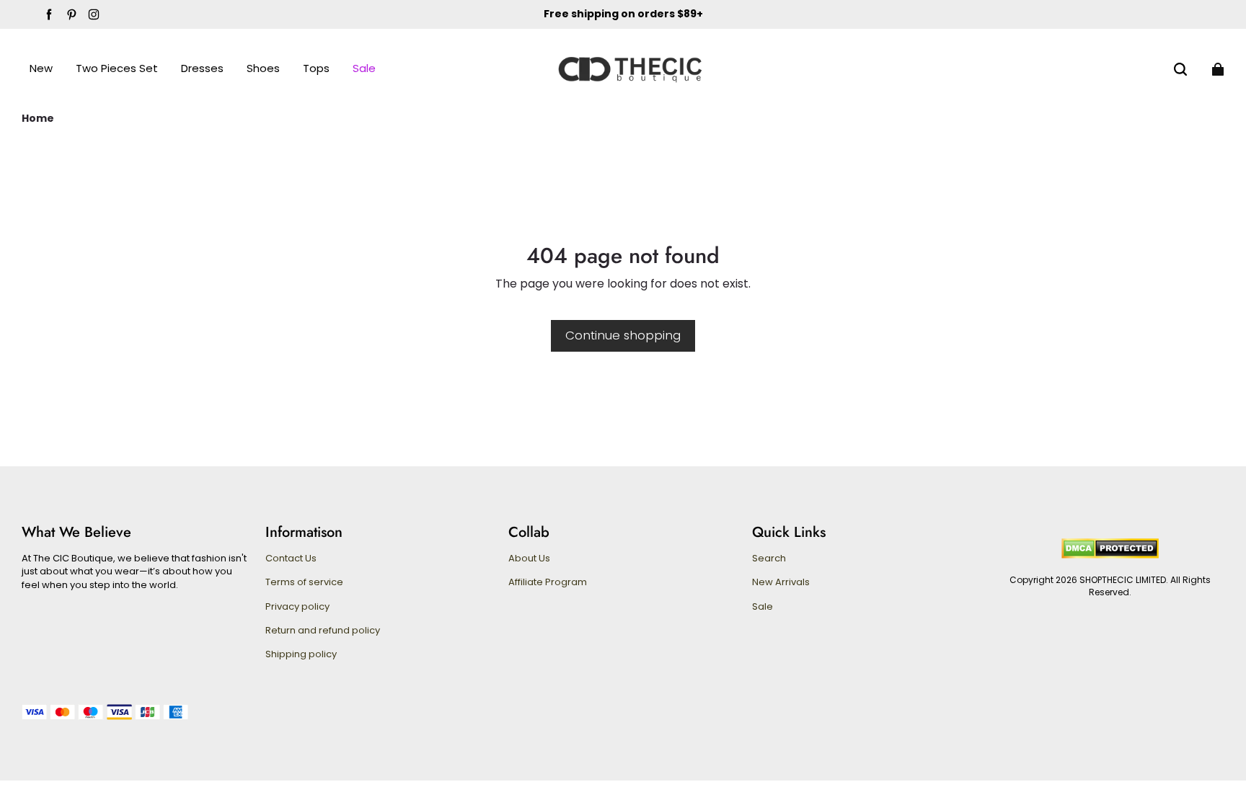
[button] (1180, 69)
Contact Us (291, 558)
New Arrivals (781, 582)
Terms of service (304, 582)
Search (769, 558)
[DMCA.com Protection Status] (1110, 555)
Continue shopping (623, 335)
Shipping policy (301, 654)
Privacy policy (297, 606)
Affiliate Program (547, 582)
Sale (762, 606)
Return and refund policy (322, 630)
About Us (529, 558)
